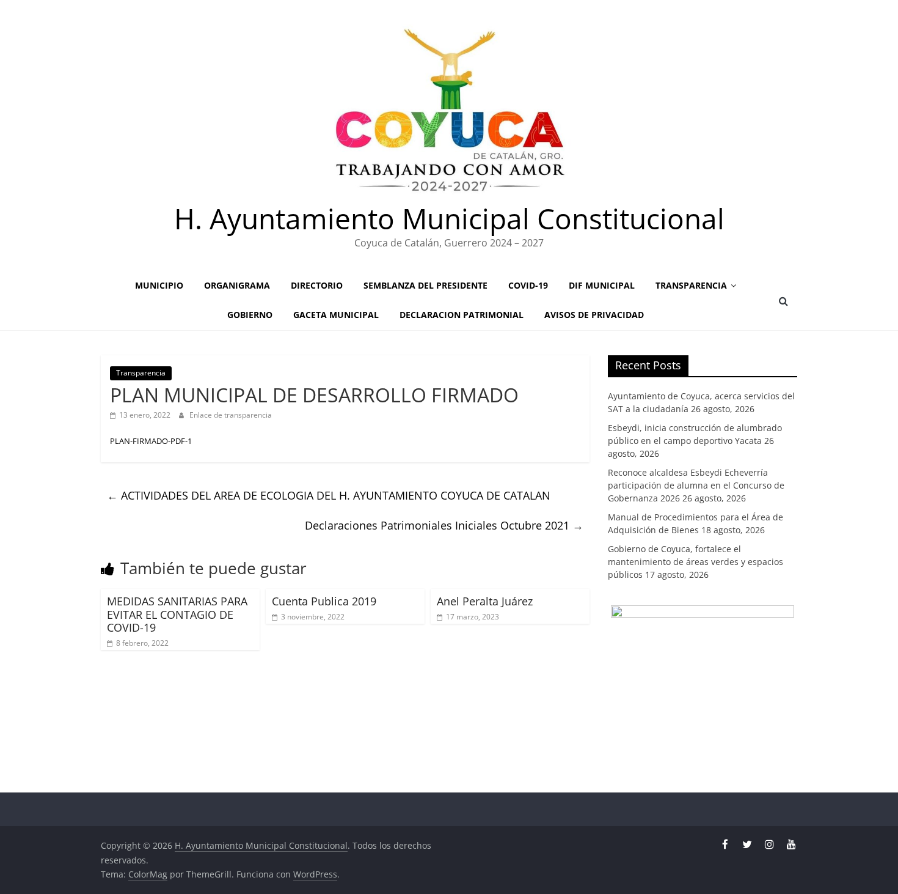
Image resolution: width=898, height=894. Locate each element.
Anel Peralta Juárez (485, 601)
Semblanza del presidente (425, 285)
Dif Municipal (602, 285)
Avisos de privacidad (594, 314)
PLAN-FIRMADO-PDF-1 (151, 440)
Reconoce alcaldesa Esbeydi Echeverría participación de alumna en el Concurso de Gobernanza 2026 (696, 485)
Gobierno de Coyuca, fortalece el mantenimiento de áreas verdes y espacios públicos (695, 561)
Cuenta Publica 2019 (324, 601)
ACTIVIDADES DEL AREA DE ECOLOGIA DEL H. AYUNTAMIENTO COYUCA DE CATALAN (328, 495)
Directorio (317, 285)
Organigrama (237, 285)
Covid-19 (528, 285)
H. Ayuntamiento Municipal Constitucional (449, 218)
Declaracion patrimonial (462, 314)
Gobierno (249, 314)
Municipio (159, 285)
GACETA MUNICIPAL (336, 314)
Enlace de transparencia (230, 415)
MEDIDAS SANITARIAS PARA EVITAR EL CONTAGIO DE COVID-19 (177, 614)
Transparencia (691, 285)
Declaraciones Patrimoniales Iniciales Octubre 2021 (444, 525)
